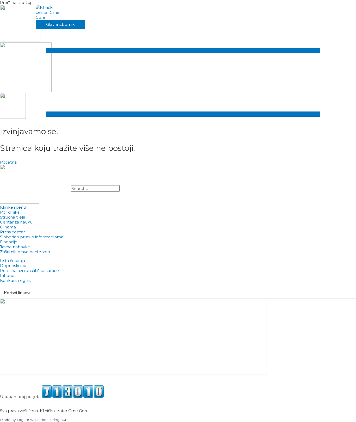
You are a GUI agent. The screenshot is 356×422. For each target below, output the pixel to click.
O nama (8, 227)
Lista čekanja (12, 260)
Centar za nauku (16, 222)
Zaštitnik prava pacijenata (25, 251)
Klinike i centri (13, 207)
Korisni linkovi (17, 292)
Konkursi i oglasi (15, 280)
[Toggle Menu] (183, 50)
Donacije (8, 241)
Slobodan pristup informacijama (31, 236)
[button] (56, 194)
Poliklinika (10, 212)
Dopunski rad (13, 265)
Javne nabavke (15, 246)
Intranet (8, 275)
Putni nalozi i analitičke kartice (29, 270)
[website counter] (72, 396)
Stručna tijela (12, 217)
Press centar (12, 231)
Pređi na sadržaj (15, 2)
